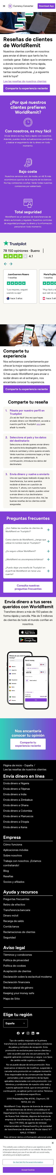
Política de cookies (14, 965)
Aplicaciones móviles (15, 850)
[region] (28, 1157)
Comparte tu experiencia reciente (26, 88)
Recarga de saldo (13, 921)
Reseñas (8, 876)
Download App (46, 6)
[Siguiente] (11, 264)
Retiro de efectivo (14, 904)
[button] (28, 530)
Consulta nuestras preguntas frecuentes (28, 587)
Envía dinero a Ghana (15, 805)
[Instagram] (28, 1033)
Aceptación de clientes (17, 971)
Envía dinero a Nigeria (16, 783)
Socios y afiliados (13, 881)
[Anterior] (5, 264)
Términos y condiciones (17, 954)
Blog (6, 870)
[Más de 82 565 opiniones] (14, 243)
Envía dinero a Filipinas (16, 788)
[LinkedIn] (32, 1033)
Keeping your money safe (18, 993)
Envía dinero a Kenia (15, 827)
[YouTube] (37, 1033)
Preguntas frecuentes (16, 899)
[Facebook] (18, 1033)
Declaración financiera (16, 982)
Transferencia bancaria (16, 910)
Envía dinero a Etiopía (16, 821)
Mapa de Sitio (11, 998)
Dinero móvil (10, 915)
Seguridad (9, 937)
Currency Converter (23, 6)
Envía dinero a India (14, 794)
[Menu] (4, 6)
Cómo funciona (12, 844)
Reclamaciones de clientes (19, 932)
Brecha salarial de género (18, 987)
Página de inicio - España (18, 765)
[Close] (53, 1143)
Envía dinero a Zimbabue (18, 799)
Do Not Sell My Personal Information (28, 1162)
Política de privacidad (16, 960)
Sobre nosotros (12, 855)
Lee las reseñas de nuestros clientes (24, 81)
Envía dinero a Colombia (17, 810)
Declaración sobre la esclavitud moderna (27, 976)
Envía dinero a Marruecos (18, 816)
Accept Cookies (28, 1170)
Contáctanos (11, 926)
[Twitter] (23, 1033)
